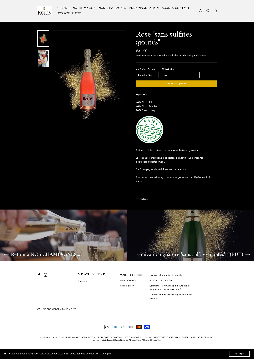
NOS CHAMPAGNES (112, 8)
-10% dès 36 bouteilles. (161, 280)
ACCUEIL (63, 8)
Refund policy (127, 285)
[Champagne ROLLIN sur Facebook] (39, 275)
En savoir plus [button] (104, 353)
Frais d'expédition (160, 55)
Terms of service (128, 280)
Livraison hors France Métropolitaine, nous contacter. (170, 296)
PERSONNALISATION (144, 8)
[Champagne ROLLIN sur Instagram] (45, 275)
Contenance (145, 69)
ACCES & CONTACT (175, 8)
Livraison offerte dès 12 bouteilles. (166, 275)
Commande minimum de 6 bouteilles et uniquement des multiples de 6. (169, 287)
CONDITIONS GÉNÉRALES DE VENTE (56, 309)
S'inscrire (82, 281)
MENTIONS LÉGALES (131, 275)
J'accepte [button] (239, 354)
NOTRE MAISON (84, 8)
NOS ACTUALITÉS (69, 13)
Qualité (168, 69)
